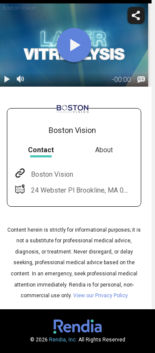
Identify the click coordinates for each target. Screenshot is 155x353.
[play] (74, 45)
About (104, 150)
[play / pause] (7, 80)
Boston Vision (52, 174)
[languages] (141, 80)
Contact (41, 150)
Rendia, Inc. (63, 340)
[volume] (21, 80)
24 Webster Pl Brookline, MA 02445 (85, 190)
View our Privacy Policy (100, 296)
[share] (136, 15)
